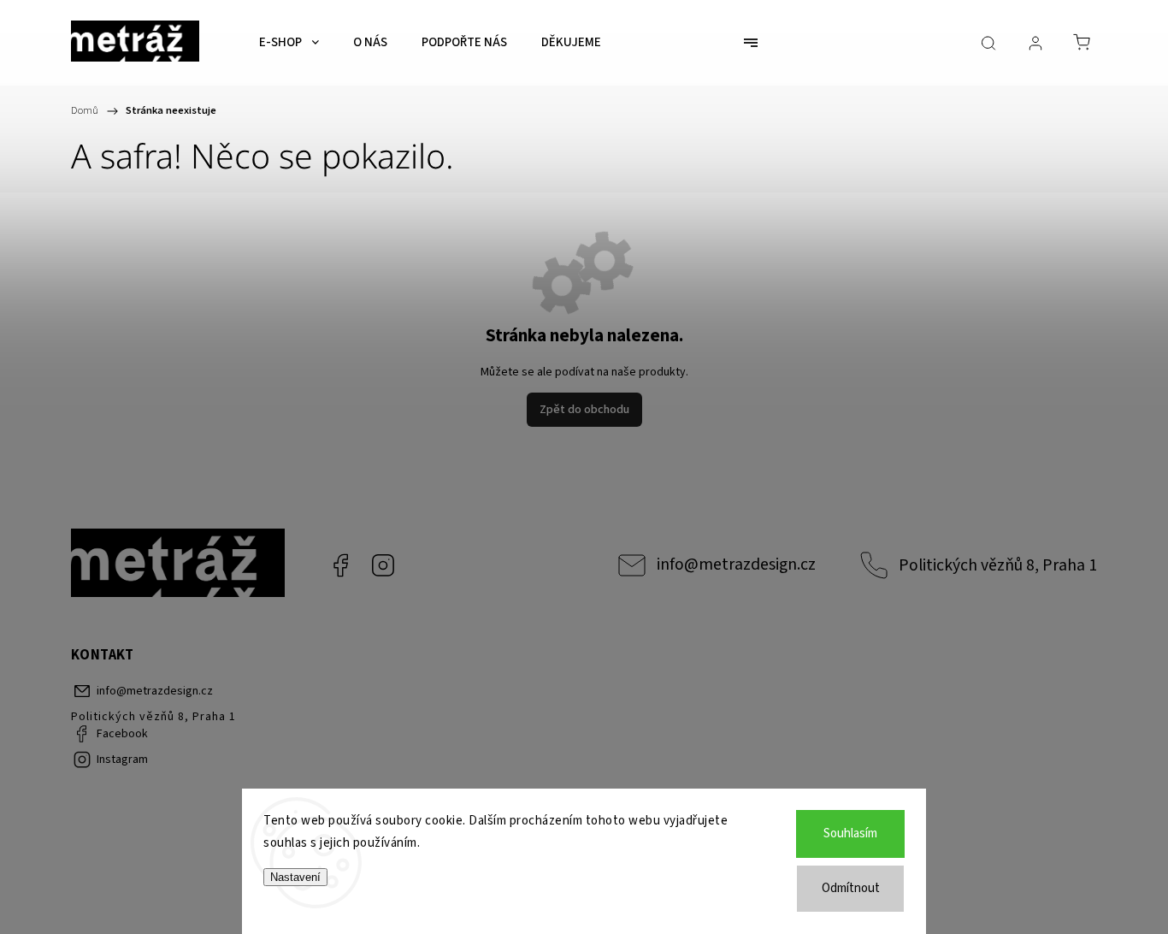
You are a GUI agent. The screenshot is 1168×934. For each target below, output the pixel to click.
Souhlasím (850, 833)
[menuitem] (289, 43)
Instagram (383, 565)
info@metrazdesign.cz (736, 564)
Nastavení (295, 877)
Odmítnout (851, 888)
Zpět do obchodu (584, 409)
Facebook (340, 565)
